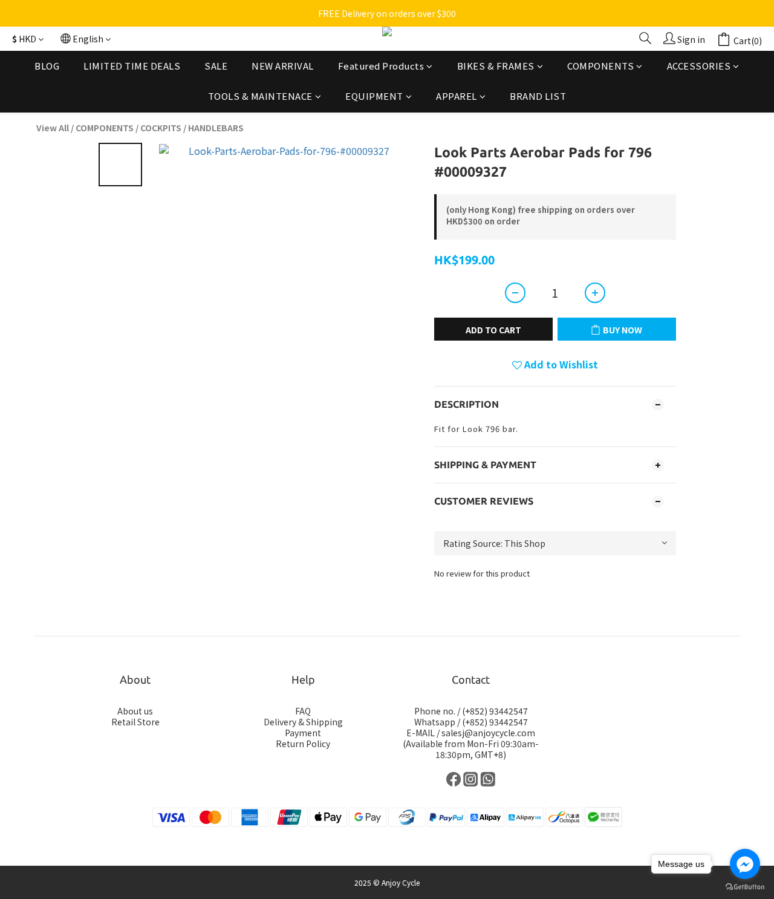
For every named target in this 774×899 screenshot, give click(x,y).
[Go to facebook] (745, 864)
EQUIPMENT (374, 96)
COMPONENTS (600, 65)
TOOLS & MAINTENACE (260, 96)
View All (52, 128)
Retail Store (135, 722)
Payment (303, 733)
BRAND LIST (538, 96)
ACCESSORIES (699, 65)
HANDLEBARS (216, 128)
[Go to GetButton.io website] (745, 887)
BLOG (46, 65)
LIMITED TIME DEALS (131, 65)
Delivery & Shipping (303, 722)
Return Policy (303, 743)
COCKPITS (160, 128)
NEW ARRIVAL (283, 65)
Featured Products (381, 65)
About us (135, 711)
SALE (215, 65)
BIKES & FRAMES (496, 65)
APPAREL (456, 96)
